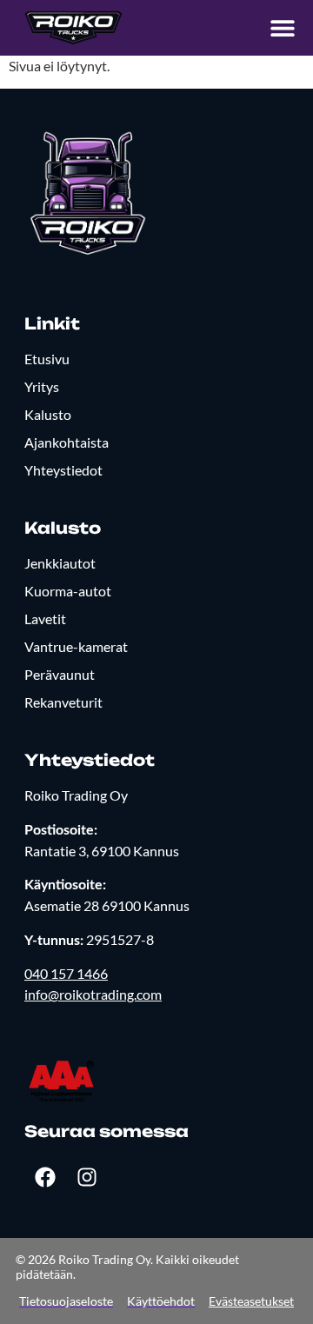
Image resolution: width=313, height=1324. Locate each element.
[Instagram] (87, 1177)
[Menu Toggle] (283, 28)
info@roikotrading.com (93, 994)
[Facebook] (45, 1177)
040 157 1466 (66, 973)
